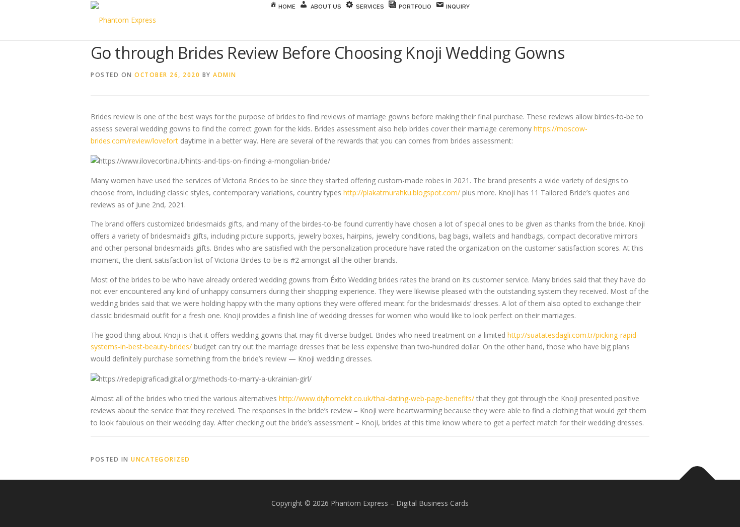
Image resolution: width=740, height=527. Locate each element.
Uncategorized (160, 459)
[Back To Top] (697, 480)
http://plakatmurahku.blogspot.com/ (401, 192)
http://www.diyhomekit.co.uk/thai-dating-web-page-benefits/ (376, 398)
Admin (225, 74)
